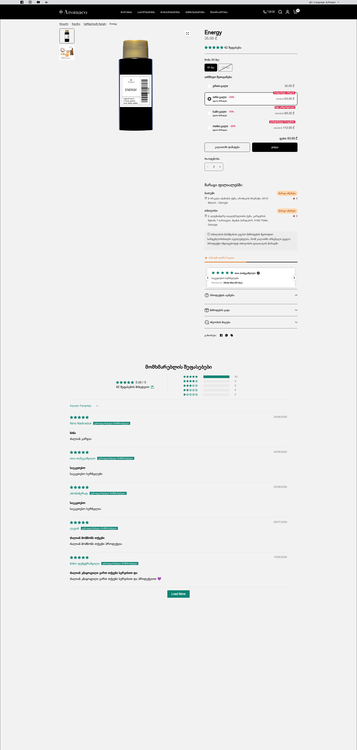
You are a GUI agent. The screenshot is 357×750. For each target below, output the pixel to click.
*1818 (271, 12)
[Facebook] (221, 335)
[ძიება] (280, 11)
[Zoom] (187, 33)
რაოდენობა (212, 158)
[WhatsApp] (226, 335)
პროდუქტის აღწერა (222, 295)
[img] (79, 417)
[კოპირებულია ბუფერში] (231, 335)
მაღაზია (76, 24)
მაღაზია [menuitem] (126, 12)
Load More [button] (178, 594)
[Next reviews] (294, 277)
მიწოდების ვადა (220, 310)
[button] (214, 47)
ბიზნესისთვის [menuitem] (195, 12)
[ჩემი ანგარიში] (287, 11)
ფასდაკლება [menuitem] (219, 12)
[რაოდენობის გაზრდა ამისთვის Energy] (220, 167)
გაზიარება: (211, 335)
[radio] (251, 86)
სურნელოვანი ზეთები (95, 24)
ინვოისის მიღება (220, 322)
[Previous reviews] (207, 277)
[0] (294, 11)
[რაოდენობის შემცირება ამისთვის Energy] (208, 167)
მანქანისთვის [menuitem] (170, 12)
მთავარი (64, 24)
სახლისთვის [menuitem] (146, 12)
